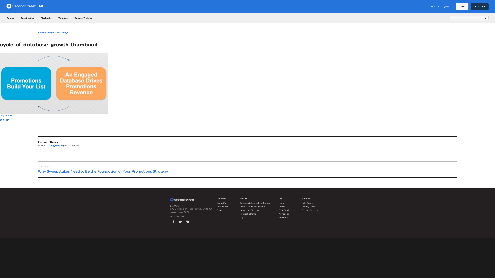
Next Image (62, 32)
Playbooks (46, 18)
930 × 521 (4, 120)
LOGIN (462, 6)
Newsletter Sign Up (440, 6)
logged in (55, 145)
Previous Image (46, 32)
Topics (10, 18)
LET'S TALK (480, 6)
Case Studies (27, 18)
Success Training (83, 18)
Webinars (63, 18)
